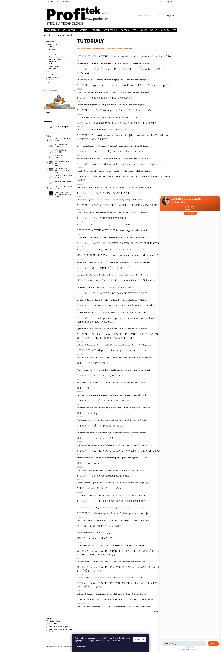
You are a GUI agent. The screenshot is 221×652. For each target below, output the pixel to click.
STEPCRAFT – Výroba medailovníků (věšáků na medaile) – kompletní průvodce (119, 164)
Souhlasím (140, 639)
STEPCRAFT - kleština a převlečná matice (99, 426)
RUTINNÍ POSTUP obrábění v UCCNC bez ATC (101, 526)
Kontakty (164, 30)
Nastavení (81, 646)
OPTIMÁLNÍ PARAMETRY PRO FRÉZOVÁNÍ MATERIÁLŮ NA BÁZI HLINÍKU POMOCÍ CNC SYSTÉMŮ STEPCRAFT (123, 585)
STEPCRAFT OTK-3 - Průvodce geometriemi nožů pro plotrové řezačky (114, 110)
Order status (190, 213)
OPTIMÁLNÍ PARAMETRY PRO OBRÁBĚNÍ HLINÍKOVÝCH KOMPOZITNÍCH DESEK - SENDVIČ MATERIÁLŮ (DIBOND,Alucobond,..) (125, 552)
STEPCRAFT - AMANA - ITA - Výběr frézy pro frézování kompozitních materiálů (119, 243)
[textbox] (184, 643)
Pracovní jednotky (55, 57)
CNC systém (53, 47)
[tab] (187, 207)
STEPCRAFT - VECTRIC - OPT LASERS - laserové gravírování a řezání (113, 230)
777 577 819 (50, 2)
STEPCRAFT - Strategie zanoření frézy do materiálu (104, 98)
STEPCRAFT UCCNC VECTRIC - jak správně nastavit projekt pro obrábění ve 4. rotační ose (125, 56)
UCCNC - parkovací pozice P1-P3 (94, 538)
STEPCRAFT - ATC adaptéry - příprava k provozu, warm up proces (112, 350)
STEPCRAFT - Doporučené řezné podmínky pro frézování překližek (112, 293)
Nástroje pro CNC (55, 59)
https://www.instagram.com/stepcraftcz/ (61, 630)
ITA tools (125, 30)
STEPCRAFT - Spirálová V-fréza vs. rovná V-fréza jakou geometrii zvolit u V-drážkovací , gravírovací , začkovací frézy (123, 137)
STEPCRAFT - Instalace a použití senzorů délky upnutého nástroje (112, 513)
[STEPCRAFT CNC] (45, 35)
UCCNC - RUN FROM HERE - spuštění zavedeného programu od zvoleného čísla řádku (123, 255)
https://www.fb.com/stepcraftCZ (60, 627)
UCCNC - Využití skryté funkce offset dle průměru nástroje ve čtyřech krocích (118, 280)
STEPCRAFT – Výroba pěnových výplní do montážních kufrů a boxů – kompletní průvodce (125, 85)
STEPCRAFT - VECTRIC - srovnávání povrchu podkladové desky (111, 501)
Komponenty (53, 68)
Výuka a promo (54, 66)
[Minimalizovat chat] (216, 201)
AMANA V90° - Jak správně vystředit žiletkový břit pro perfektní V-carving (116, 123)
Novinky (143, 30)
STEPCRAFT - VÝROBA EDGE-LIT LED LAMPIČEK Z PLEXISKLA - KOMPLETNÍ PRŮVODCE (123, 205)
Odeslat (213, 644)
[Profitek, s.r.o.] (77, 15)
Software (52, 64)
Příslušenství (53, 61)
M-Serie (53, 52)
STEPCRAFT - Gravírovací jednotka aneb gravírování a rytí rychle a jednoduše (118, 305)
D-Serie (53, 50)
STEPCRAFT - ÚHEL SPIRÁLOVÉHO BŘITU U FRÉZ (103, 268)
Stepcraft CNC (70, 30)
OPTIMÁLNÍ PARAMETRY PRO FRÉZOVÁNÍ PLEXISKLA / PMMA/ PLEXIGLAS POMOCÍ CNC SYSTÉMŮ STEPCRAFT (124, 569)
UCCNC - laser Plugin (88, 413)
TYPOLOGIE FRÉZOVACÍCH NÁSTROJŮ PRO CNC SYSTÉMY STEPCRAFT (115, 599)
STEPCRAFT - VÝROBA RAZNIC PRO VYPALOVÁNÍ (103, 193)
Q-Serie (53, 54)
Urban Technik (110, 30)
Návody (153, 30)
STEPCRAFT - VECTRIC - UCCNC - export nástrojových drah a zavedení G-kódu (119, 451)
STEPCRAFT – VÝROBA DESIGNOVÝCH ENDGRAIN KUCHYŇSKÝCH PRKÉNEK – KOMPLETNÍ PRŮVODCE (125, 178)
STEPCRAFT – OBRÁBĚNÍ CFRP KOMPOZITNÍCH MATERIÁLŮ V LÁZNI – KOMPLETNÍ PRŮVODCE (121, 71)
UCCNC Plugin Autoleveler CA (93, 363)
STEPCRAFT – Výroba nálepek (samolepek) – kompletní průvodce (112, 151)
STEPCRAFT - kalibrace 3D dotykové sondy (100, 375)
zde (118, 640)
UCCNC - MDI (84, 388)
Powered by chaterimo (190, 647)
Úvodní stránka (52, 30)
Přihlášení (173, 2)
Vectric (83, 30)
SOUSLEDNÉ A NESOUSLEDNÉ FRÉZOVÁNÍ (100, 488)
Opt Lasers (95, 30)
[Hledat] (160, 16)
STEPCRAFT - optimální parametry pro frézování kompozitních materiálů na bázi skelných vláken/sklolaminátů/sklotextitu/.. (126, 320)
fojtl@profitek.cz (65, 2)
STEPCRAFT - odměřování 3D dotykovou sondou (103, 476)
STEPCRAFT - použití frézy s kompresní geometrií (103, 400)
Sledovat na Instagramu (61, 127)
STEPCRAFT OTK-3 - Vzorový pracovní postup (101, 218)
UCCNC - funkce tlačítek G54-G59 (95, 438)
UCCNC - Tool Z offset (88, 463)
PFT (134, 30)
